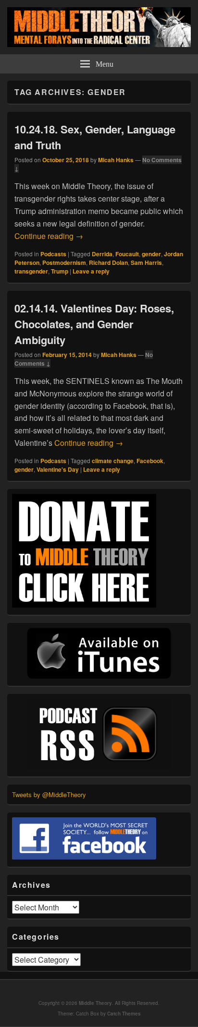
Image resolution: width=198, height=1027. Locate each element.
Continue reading (48, 235)
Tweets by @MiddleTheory (49, 794)
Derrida (102, 254)
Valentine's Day (58, 469)
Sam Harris (146, 262)
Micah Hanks (116, 159)
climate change (113, 460)
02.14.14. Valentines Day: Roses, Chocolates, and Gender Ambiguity (94, 323)
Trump (59, 271)
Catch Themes (124, 1013)
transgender (31, 271)
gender (151, 254)
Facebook (149, 460)
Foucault (127, 254)
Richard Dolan (108, 262)
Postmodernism (64, 262)
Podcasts (53, 254)
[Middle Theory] (99, 43)
